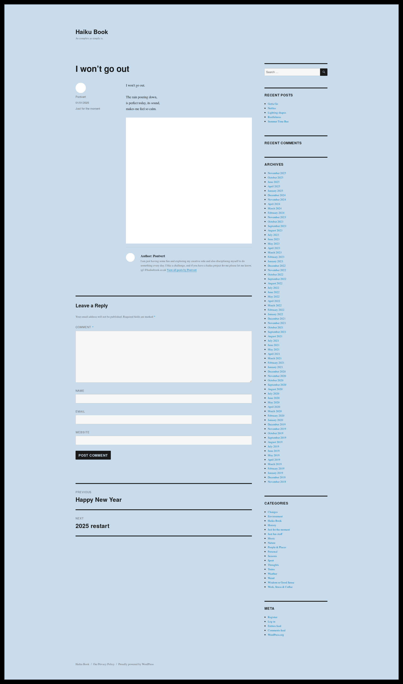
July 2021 (273, 340)
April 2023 (274, 248)
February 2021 (276, 362)
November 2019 (277, 429)
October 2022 (275, 274)
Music (271, 538)
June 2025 (274, 182)
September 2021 (277, 332)
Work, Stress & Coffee (280, 587)
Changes (273, 512)
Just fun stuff (275, 534)
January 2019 (275, 473)
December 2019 (277, 424)
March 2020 (275, 411)
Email (80, 411)
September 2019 (277, 437)
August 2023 (275, 230)
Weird (271, 578)
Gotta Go (273, 104)
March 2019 (275, 464)
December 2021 (277, 318)
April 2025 (274, 186)
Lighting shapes (277, 112)
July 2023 (273, 235)
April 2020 (274, 407)
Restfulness (274, 117)
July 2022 (273, 288)
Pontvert (81, 97)
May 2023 (274, 243)
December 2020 (277, 371)
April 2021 (274, 354)
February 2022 (276, 310)
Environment (275, 516)
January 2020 (275, 420)
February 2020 (276, 415)
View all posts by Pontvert (182, 270)
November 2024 (277, 199)
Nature (271, 543)
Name (80, 391)
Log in (271, 621)
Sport (271, 560)
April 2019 (274, 459)
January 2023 (275, 261)
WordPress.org (276, 635)
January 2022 (275, 314)
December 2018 (277, 477)
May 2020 (274, 402)
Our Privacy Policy (104, 664)
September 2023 (277, 226)
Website (83, 432)
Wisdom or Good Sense (281, 582)
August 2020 (275, 389)
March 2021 (275, 358)
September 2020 (277, 385)
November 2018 (277, 482)
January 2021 (275, 367)
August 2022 (275, 283)
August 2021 (275, 336)
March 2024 (275, 208)
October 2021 (275, 327)
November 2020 (277, 376)
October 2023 (275, 221)
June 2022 (274, 292)
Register (272, 617)
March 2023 (275, 252)
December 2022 (277, 265)
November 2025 (277, 173)
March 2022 (275, 305)
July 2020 (273, 393)
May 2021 (274, 349)
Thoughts (273, 565)
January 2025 (275, 191)
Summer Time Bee (278, 121)
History (272, 525)
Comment (85, 327)
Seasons (272, 556)
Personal (272, 551)
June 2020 (274, 398)
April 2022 (274, 301)
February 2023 (276, 257)
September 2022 (277, 279)
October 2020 (275, 380)
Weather (272, 573)
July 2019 (273, 446)
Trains (271, 569)
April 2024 (274, 204)
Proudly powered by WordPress (136, 664)
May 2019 (274, 455)
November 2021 (277, 323)
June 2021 (274, 345)
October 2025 (275, 177)
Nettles (272, 108)
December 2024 (277, 195)
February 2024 (276, 213)
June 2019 (274, 451)
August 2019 (275, 442)
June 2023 (274, 239)
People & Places (277, 547)
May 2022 (274, 296)
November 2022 (277, 270)
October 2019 (275, 433)
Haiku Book (92, 31)
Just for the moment (88, 108)
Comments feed (276, 630)
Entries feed (274, 626)
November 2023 (277, 217)
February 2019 (276, 468)
